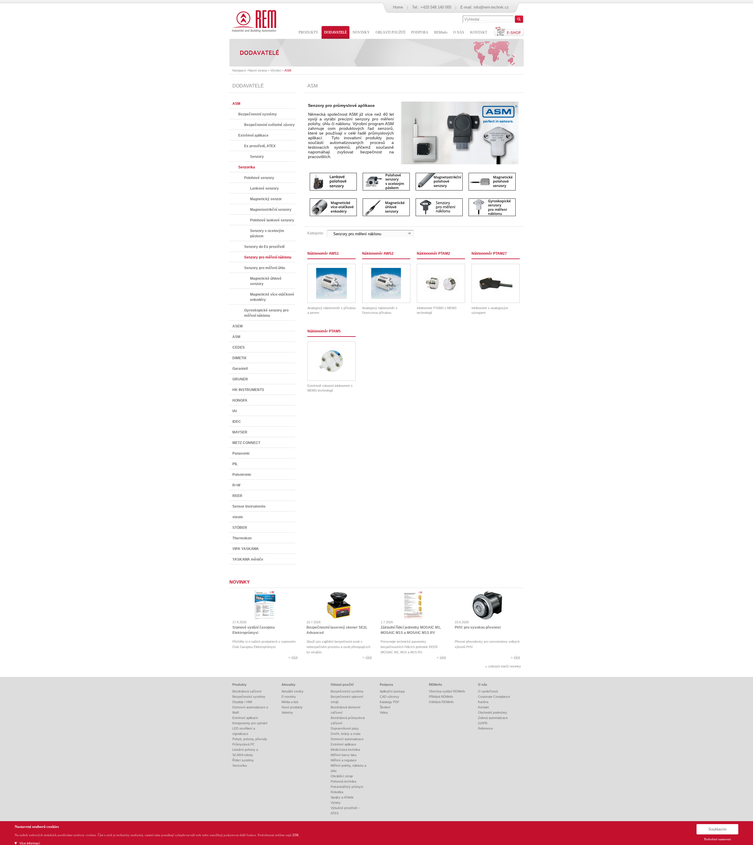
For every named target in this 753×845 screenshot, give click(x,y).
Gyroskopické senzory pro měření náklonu (266, 313)
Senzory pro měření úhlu (264, 268)
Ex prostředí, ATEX (260, 146)
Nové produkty (292, 707)
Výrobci (275, 70)
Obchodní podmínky (492, 712)
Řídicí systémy (243, 760)
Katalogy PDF (389, 702)
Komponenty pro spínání (249, 723)
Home (398, 7)
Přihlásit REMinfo (441, 696)
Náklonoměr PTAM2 (433, 253)
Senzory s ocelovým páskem (267, 233)
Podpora (386, 684)
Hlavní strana (257, 70)
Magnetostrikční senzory (270, 210)
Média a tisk (290, 702)
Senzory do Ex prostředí (264, 247)
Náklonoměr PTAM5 (324, 331)
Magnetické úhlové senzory (265, 281)
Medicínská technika (345, 749)
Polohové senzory (259, 178)
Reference (485, 728)
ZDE (295, 835)
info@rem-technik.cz (491, 7)
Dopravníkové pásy (345, 728)
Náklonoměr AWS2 (378, 253)
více (294, 657)
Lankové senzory (264, 188)
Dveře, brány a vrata (345, 733)
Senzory (257, 157)
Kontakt (483, 707)
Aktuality (288, 684)
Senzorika (246, 167)
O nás (482, 684)
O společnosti (488, 691)
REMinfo (435, 684)
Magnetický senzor (266, 199)
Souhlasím (717, 829)
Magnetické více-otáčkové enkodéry (272, 297)
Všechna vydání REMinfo (447, 691)
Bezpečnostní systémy (257, 114)
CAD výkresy (389, 696)
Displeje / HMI (242, 702)
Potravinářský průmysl (347, 786)
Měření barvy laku (343, 755)
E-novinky (288, 696)
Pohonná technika (343, 781)
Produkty (239, 684)
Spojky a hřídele (342, 797)
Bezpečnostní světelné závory (269, 125)
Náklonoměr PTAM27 (489, 253)
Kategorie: (315, 233)
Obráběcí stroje (342, 776)
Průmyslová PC (243, 744)
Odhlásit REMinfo (441, 702)
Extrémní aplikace (253, 135)
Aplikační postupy (392, 691)
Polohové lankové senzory (272, 220)
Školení (385, 707)
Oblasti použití (342, 684)
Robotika (337, 792)
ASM (287, 70)
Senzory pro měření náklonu (267, 257)
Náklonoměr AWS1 (323, 253)
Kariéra (483, 702)
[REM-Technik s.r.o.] (253, 20)
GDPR (482, 723)
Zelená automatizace (493, 718)
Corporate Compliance (494, 696)
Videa (384, 712)
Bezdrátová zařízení (246, 691)
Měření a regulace (343, 760)
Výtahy (336, 802)
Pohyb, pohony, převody (249, 739)
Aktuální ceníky (292, 691)
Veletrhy (287, 712)
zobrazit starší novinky (504, 666)
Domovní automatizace (347, 739)
